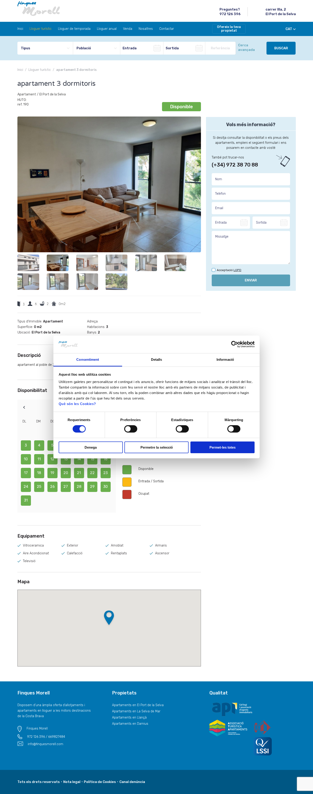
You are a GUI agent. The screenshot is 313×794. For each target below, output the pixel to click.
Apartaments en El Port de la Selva (138, 705)
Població (84, 48)
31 (26, 500)
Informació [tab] (225, 359)
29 (92, 486)
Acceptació (229, 270)
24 (26, 486)
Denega (91, 447)
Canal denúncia (132, 782)
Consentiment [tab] (87, 359)
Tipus (25, 48)
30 (105, 486)
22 (92, 473)
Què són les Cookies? (77, 404)
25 (39, 486)
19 (52, 473)
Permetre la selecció (156, 447)
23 (105, 473)
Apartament (26, 94)
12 (52, 459)
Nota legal (71, 782)
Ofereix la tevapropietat (229, 29)
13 (66, 459)
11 (39, 459)
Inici (20, 29)
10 (26, 459)
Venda (127, 29)
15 (92, 459)
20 (65, 473)
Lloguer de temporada (74, 29)
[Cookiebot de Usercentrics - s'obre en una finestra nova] (234, 344)
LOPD (237, 270)
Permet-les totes (222, 447)
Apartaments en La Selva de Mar (136, 711)
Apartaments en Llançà (129, 717)
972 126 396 (230, 14)
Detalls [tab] (156, 359)
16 (105, 459)
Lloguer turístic (41, 29)
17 (26, 473)
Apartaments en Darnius (130, 724)
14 (79, 459)
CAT (289, 29)
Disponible (181, 106)
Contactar (166, 29)
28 (79, 486)
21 (79, 473)
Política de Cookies (100, 782)
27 (65, 486)
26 (52, 486)
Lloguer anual (107, 29)
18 (39, 473)
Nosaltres (146, 29)
